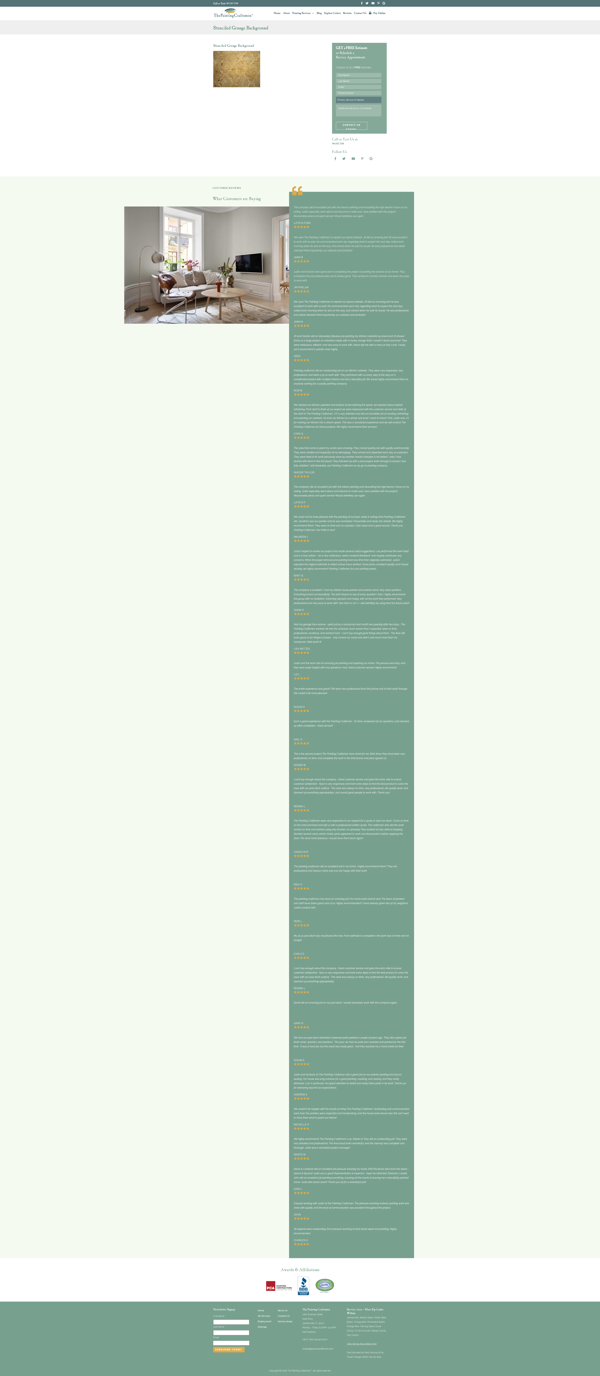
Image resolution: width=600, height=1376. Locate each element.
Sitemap (262, 1327)
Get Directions (309, 1332)
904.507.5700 (232, 4)
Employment (264, 1321)
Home (277, 13)
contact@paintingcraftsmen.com (317, 1349)
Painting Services (301, 13)
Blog (319, 13)
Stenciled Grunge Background (233, 46)
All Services (264, 1316)
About (286, 13)
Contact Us (360, 13)
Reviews (347, 13)
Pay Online (378, 13)
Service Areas (285, 1321)
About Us (283, 1310)
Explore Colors (332, 13)
